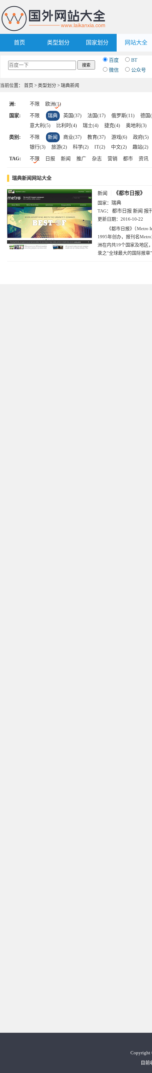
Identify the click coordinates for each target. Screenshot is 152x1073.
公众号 (138, 70)
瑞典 (53, 115)
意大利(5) (40, 125)
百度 (114, 60)
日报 (50, 158)
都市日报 (122, 211)
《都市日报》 (129, 193)
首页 (19, 43)
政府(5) (141, 137)
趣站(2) (140, 147)
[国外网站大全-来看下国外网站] (54, 8)
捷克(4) (112, 125)
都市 (128, 158)
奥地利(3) (136, 125)
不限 (35, 104)
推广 (81, 158)
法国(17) (96, 115)
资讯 (143, 158)
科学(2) (81, 147)
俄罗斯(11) (123, 115)
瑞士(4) (91, 125)
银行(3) (38, 147)
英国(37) (72, 115)
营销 (112, 158)
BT (134, 60)
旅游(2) (59, 147)
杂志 (97, 158)
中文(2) (119, 147)
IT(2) (99, 147)
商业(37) (72, 137)
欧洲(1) (53, 104)
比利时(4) (66, 125)
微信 (114, 70)
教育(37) (96, 137)
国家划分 (97, 43)
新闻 (53, 137)
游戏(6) (119, 137)
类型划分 (58, 43)
